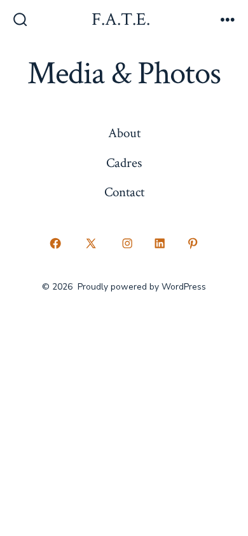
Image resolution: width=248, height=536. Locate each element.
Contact (124, 192)
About (124, 133)
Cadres (124, 162)
